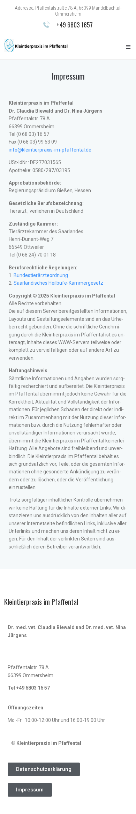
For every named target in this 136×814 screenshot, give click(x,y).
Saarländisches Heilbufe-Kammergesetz (58, 283)
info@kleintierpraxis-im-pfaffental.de (50, 150)
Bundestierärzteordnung (41, 275)
